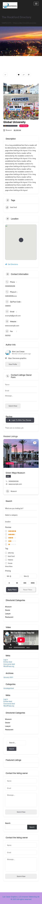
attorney (11, 553)
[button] (21, 240)
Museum (9, 130)
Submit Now (21, 812)
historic (10, 560)
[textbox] (11, 515)
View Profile (13, 364)
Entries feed (7, 662)
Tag (6, 548)
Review (8, 527)
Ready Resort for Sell (15, 472)
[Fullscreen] (35, 647)
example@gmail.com (13, 315)
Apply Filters (12, 589)
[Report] (29, 75)
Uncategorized (8, 688)
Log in (5, 660)
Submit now (13, 406)
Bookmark (19, 75)
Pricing (8, 571)
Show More (8, 566)
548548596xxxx (11, 296)
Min (8, 576)
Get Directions (13, 264)
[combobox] (21, 515)
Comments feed (9, 664)
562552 (8, 335)
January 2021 (8, 677)
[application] (21, 640)
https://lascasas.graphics (17, 358)
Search (7, 823)
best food (13, 207)
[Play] (6, 647)
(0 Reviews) (12, 126)
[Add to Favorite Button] (34, 442)
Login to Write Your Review (21, 420)
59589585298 (10, 286)
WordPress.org (8, 666)
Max (25, 576)
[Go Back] (5, 75)
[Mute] (32, 647)
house (10, 563)
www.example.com (12, 325)
